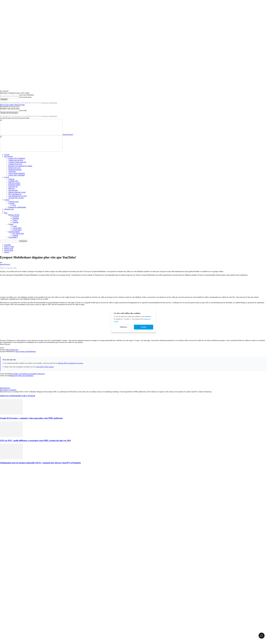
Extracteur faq (13, 186)
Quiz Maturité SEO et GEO (17, 196)
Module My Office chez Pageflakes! (21, 375)
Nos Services (8, 156)
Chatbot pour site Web (15, 160)
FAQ (14, 205)
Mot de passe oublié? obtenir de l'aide (12, 105)
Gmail (15, 226)
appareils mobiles (14, 232)
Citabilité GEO (13, 181)
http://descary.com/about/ (8, 390)
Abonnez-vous (9, 209)
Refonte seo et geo (14, 168)
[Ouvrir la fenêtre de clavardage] (261, 635)
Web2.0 (6, 252)
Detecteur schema (14, 183)
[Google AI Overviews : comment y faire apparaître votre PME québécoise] (11, 414)
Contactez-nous (13, 201)
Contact (6, 200)
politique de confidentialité (49, 103)
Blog (5, 213)
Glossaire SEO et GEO (16, 198)
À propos (11, 203)
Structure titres (13, 190)
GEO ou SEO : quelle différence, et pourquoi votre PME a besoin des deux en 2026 (35, 440)
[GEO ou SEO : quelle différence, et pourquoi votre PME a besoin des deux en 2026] (11, 436)
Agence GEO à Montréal (16, 158)
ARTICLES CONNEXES (9, 396)
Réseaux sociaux (13, 215)
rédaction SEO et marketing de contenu (70, 363)
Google (10, 224)
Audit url (11, 179)
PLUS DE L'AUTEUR (27, 396)
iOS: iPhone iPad (18, 233)
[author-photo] (5, 386)
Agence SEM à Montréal (16, 173)
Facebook (16, 216)
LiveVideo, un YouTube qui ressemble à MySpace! (28, 374)
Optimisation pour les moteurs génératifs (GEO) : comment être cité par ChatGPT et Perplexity (40, 463)
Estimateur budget (14, 185)
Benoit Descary (5, 264)
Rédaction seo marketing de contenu (20, 166)
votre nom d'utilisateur (26, 95)
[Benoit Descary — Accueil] (31, 151)
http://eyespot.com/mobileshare (25, 351)
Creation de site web (15, 164)
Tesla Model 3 (13, 237)
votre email (23, 110)
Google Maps (17, 230)
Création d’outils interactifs (17, 162)
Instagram (16, 218)
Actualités (7, 245)
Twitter (15, 220)
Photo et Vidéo (9, 246)
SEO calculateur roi (14, 194)
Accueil (6, 154)
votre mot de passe (25, 97)
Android (15, 235)
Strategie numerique (14, 169)
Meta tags (11, 188)
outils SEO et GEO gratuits (45, 367)
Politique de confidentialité (17, 207)
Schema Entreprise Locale (17, 192)
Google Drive (17, 228)
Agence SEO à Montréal (16, 175)
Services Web (8, 250)
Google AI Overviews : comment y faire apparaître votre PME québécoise (31, 418)
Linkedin (15, 222)
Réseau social (8, 248)
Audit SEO (12, 171)
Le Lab (6, 177)
